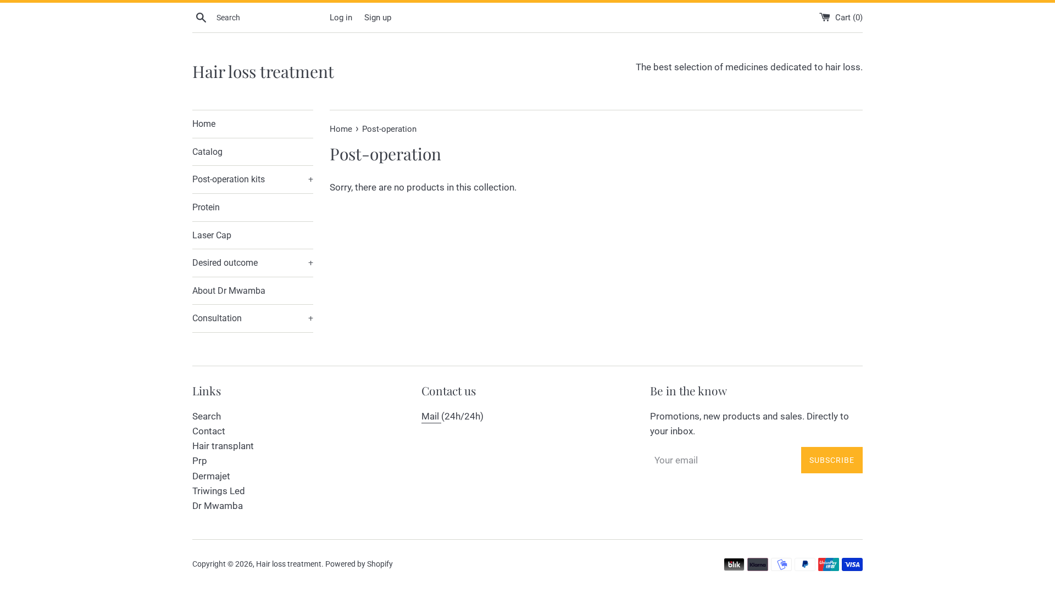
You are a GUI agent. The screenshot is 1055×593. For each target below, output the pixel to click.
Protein (206, 207)
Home (203, 124)
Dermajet (211, 476)
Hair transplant (223, 445)
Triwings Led (218, 490)
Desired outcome (252, 263)
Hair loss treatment (263, 71)
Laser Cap (211, 235)
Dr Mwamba (217, 505)
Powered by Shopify (359, 564)
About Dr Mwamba (228, 291)
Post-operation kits (252, 179)
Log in (341, 18)
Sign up (377, 18)
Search (206, 416)
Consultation (252, 318)
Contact (208, 431)
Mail (431, 416)
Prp (199, 460)
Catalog (207, 152)
